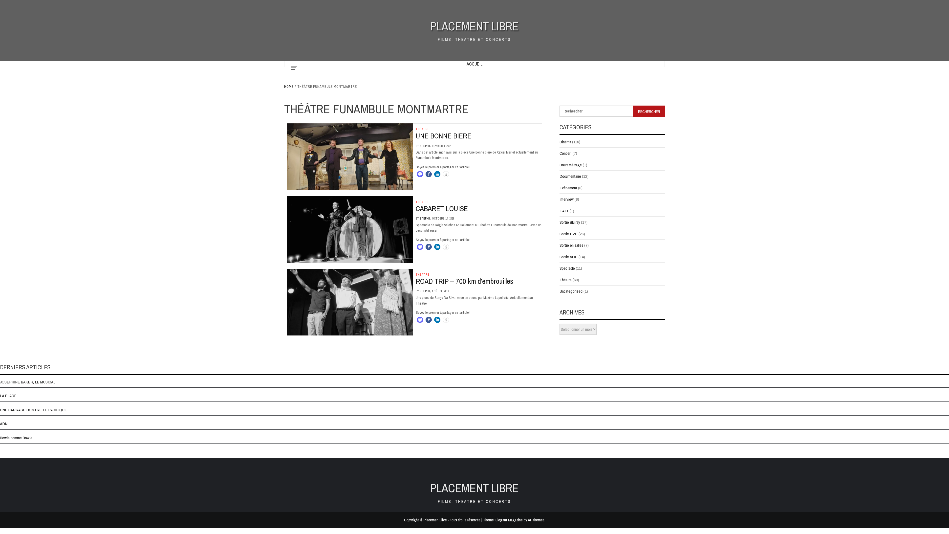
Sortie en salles (571, 245)
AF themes (536, 520)
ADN (3, 423)
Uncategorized (571, 291)
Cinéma (565, 142)
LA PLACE (8, 396)
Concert (566, 153)
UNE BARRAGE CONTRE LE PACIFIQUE (33, 410)
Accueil (474, 64)
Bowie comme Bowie (16, 438)
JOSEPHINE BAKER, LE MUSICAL (27, 382)
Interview (567, 199)
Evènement (568, 188)
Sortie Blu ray (570, 222)
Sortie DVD (569, 234)
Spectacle (567, 268)
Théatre (423, 129)
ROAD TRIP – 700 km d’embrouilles (464, 281)
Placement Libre (474, 26)
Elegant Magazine (509, 520)
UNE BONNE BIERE (443, 136)
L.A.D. (564, 211)
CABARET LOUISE (442, 208)
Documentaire (570, 176)
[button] (420, 174)
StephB (425, 146)
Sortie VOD (569, 257)
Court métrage (571, 165)
